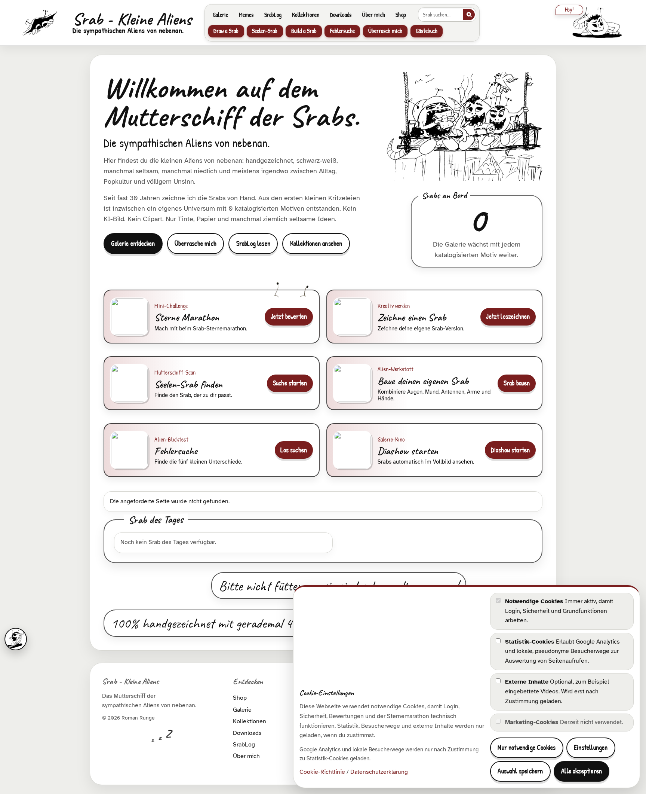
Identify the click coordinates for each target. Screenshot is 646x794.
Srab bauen (517, 383)
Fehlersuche (342, 31)
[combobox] (440, 15)
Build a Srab (304, 31)
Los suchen (293, 450)
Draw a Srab (226, 31)
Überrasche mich (195, 243)
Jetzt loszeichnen (508, 316)
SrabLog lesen (253, 243)
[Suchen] (469, 15)
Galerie (220, 14)
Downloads (340, 14)
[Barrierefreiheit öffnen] (15, 639)
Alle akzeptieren (581, 771)
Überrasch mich (385, 31)
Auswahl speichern (520, 771)
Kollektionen (305, 14)
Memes (246, 14)
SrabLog (273, 14)
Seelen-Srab (264, 31)
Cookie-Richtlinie (322, 772)
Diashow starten (510, 450)
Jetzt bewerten (289, 316)
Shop (401, 14)
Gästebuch (426, 31)
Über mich (373, 14)
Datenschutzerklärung (379, 772)
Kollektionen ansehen (316, 243)
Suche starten (290, 383)
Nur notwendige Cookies (527, 747)
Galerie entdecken (133, 243)
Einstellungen (590, 747)
